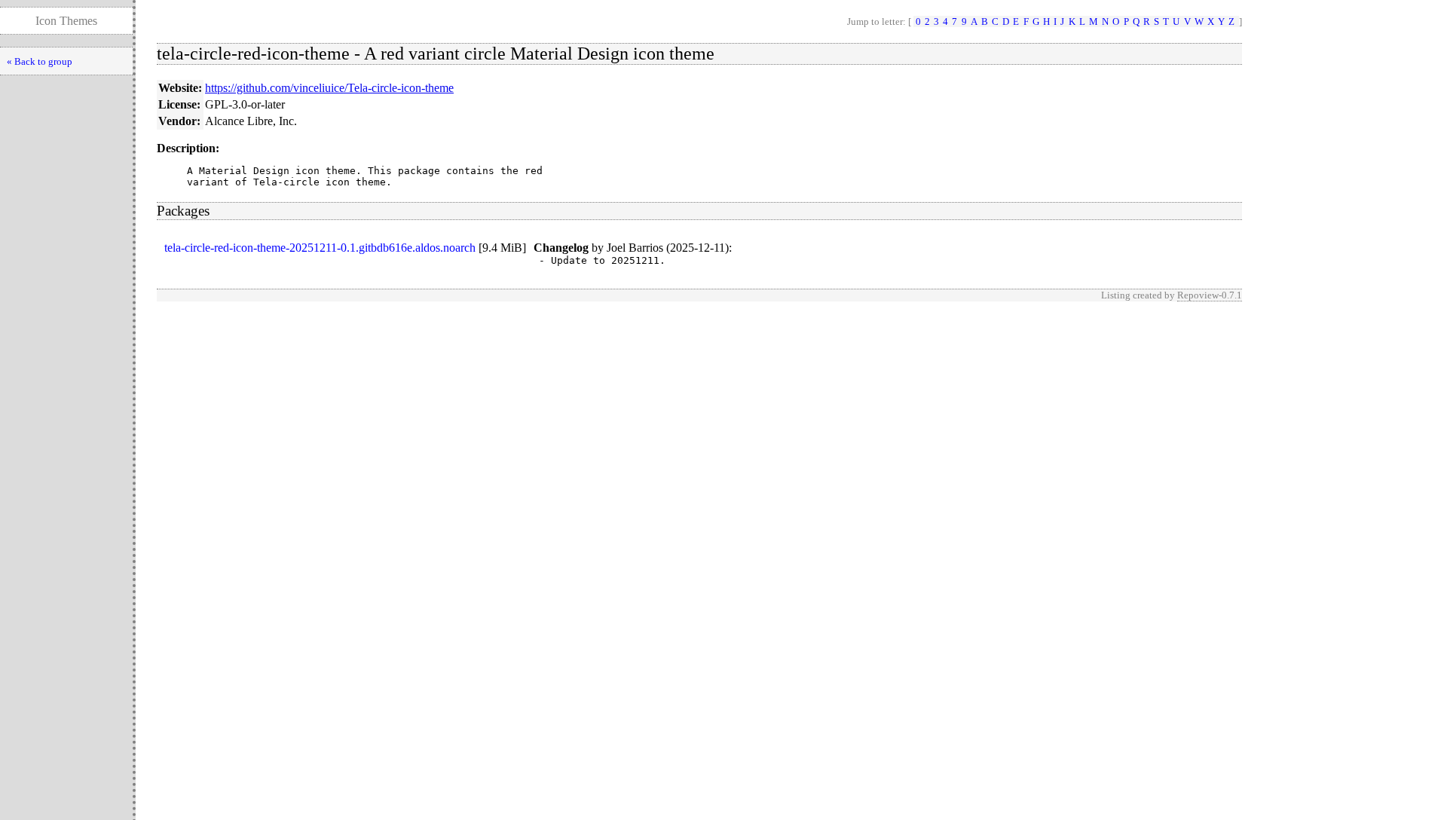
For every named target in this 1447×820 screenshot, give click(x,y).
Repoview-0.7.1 (1209, 295)
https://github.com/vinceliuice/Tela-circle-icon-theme (329, 87)
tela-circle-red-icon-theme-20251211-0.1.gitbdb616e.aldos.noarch (320, 247)
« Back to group (39, 61)
